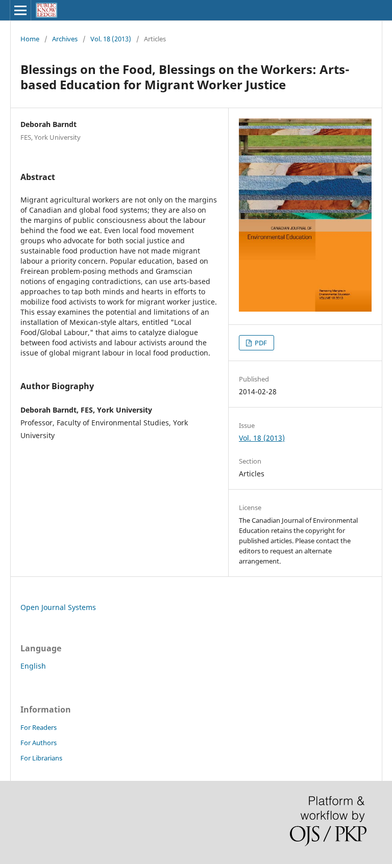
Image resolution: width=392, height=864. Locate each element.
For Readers (38, 727)
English (33, 666)
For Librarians (41, 758)
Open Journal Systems (58, 607)
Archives (65, 38)
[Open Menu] (20, 10)
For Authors (38, 742)
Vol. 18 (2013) (110, 38)
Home (29, 38)
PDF (260, 342)
